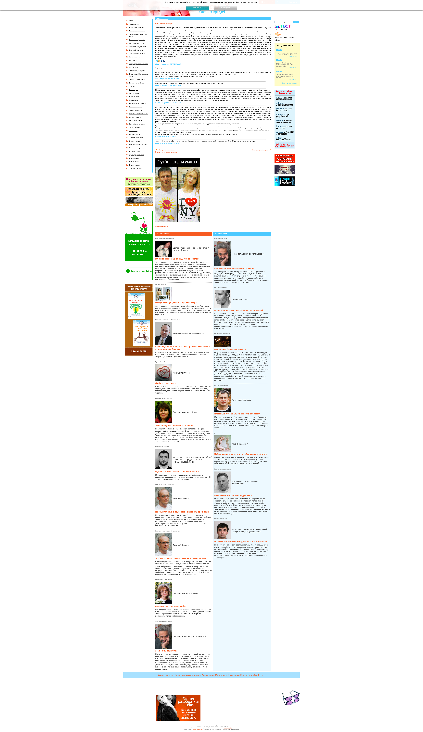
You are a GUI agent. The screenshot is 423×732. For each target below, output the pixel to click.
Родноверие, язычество (222, 333)
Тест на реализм (281, 29)
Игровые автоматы (135, 117)
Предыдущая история (167, 150)
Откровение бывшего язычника (230, 349)
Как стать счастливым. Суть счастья (167, 320)
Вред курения (133, 100)
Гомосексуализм (134, 67)
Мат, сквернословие (220, 238)
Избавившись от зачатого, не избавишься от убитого (240, 454)
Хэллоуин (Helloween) (136, 138)
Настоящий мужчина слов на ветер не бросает (237, 414)
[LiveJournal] (164, 61)
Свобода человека (134, 127)
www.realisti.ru (228, 727)
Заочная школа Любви (136, 168)
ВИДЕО (131, 21)
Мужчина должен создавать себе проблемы (177, 472)
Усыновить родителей (166, 651)
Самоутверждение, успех (137, 70)
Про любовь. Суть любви (163, 362)
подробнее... (293, 56)
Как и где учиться (134, 93)
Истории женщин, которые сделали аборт (176, 303)
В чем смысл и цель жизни (138, 148)
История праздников (135, 141)
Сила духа (132, 86)
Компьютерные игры (221, 519)
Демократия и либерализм (137, 83)
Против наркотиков (220, 287)
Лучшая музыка (134, 158)
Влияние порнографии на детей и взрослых (177, 259)
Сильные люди (133, 131)
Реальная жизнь (134, 24)
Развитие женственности (163, 398)
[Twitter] (157, 61)
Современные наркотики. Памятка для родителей (238, 310)
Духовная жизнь (134, 151)
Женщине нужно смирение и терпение (174, 425)
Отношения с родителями (163, 621)
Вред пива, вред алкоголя (137, 103)
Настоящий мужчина (162, 447)
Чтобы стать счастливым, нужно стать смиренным (180, 558)
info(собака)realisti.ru (196, 729)
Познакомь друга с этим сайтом (284, 38)
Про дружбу (133, 60)
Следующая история (260, 150)
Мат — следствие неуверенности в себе (234, 268)
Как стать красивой (135, 57)
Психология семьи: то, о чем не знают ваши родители (182, 512)
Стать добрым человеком (137, 124)
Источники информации (137, 31)
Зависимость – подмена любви (170, 606)
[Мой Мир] (161, 61)
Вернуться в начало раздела (166, 152)
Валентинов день (134, 134)
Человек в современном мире (138, 114)
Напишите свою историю (164, 23)
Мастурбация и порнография (164, 238)
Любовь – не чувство (165, 383)
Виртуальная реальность (222, 469)
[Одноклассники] (159, 61)
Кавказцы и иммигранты (137, 79)
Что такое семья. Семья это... (164, 484)
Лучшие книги (134, 161)
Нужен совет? (162, 19)
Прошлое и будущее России (138, 144)
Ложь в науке (133, 90)
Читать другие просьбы (289, 83)
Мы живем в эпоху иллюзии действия (233, 495)
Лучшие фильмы (134, 165)
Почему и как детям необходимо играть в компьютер (240, 541)
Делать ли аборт (160, 284)
